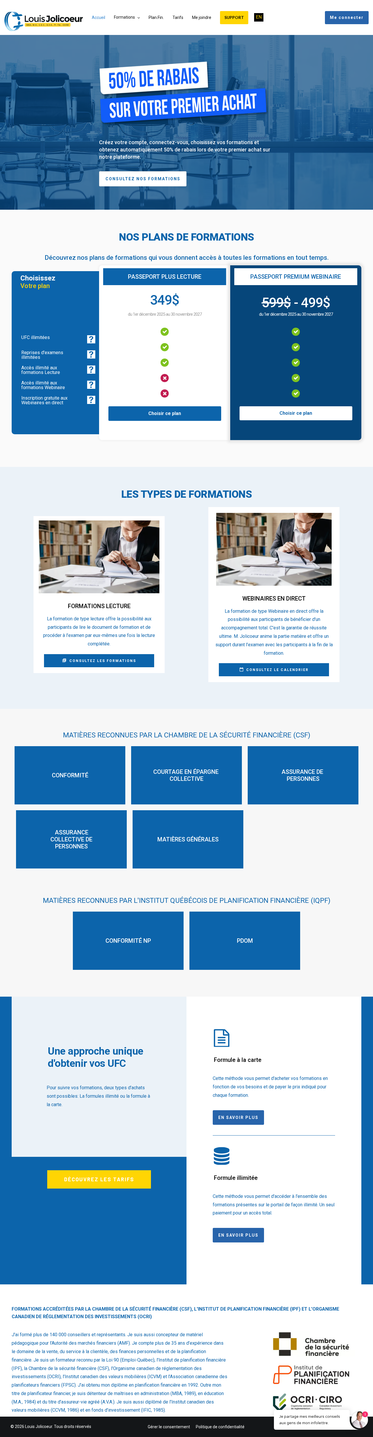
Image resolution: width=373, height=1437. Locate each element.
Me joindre (201, 17)
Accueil (98, 17)
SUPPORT (234, 17)
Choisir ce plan (164, 413)
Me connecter (347, 17)
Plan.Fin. (156, 17)
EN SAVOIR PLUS (238, 1117)
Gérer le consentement (169, 1427)
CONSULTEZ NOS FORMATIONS (142, 178)
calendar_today (241, 670)
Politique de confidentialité (220, 1427)
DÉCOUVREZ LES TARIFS (99, 1179)
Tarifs (178, 17)
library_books (64, 661)
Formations (124, 17)
